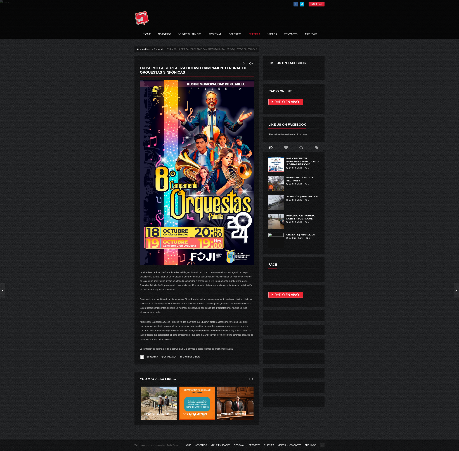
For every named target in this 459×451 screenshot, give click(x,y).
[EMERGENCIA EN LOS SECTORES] (276, 183)
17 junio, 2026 (296, 238)
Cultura (254, 34)
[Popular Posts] (286, 148)
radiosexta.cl (152, 357)
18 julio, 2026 (295, 184)
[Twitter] (302, 4)
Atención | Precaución (302, 196)
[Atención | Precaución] (276, 202)
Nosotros (164, 34)
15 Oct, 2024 (170, 357)
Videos (272, 34)
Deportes (235, 34)
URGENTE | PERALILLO (300, 234)
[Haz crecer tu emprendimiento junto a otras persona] (276, 164)
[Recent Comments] (301, 148)
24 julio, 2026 (295, 168)
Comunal (187, 357)
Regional (215, 34)
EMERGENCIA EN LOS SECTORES (299, 179)
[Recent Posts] (270, 148)
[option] (159, 403)
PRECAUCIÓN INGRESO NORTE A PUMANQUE (300, 217)
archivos (311, 34)
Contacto (290, 34)
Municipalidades (190, 34)
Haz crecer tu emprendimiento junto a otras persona (302, 161)
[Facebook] (296, 4)
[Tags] (317, 148)
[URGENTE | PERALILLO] (276, 240)
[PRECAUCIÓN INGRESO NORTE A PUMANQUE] (276, 221)
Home (147, 34)
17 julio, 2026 (295, 200)
